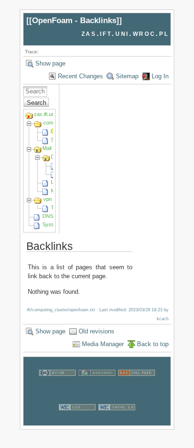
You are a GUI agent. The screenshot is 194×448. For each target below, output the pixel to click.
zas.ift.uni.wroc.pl (125, 33)
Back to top (153, 344)
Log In (160, 76)
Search (36, 102)
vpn (47, 199)
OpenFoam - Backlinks (74, 20)
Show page (50, 63)
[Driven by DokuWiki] (97, 386)
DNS (47, 216)
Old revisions (96, 331)
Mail (46, 148)
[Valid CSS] (77, 420)
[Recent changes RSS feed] (136, 386)
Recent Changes (80, 76)
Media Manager (103, 344)
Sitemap (127, 76)
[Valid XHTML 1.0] (117, 420)
